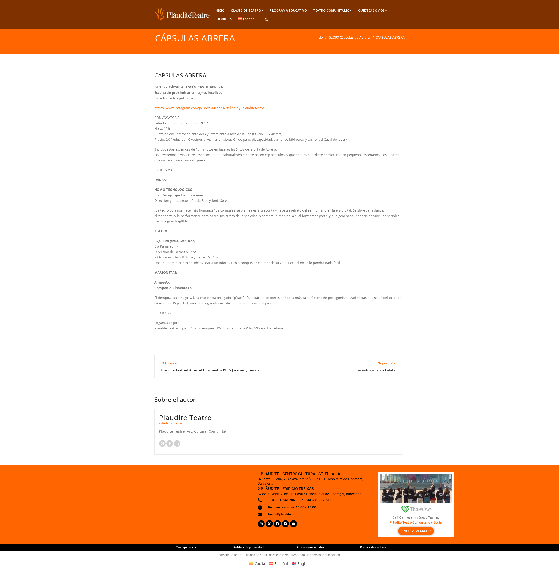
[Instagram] (261, 523)
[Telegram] (285, 523)
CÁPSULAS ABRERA (180, 75)
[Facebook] (277, 523)
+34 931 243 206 (282, 500)
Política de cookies (373, 547)
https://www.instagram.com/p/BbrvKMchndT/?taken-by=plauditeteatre (209, 108)
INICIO (219, 10)
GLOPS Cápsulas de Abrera (349, 37)
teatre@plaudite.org (282, 514)
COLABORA (223, 19)
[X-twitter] (269, 523)
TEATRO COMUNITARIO (331, 10)
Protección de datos (310, 547)
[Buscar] (267, 19)
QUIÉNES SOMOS (371, 10)
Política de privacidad (248, 547)
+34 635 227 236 (318, 500)
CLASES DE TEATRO (246, 10)
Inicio (319, 37)
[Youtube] (293, 523)
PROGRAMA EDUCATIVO (288, 10)
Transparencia (186, 547)
